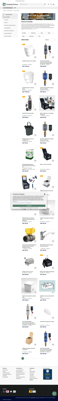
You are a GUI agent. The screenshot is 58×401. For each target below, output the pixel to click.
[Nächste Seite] (38, 358)
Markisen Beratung (6, 372)
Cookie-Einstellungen (33, 378)
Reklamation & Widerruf (20, 374)
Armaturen (6, 19)
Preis (39, 36)
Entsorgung (32, 374)
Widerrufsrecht (32, 377)
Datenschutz (32, 372)
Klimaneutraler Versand (20, 372)
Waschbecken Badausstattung (9, 25)
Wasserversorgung (7, 36)
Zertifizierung (18, 378)
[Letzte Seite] (41, 358)
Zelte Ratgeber (5, 377)
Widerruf (31, 379)
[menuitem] (8, 8)
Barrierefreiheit (32, 371)
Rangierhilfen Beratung (7, 374)
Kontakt (4, 371)
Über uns (17, 375)
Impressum (32, 375)
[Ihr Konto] (51, 4)
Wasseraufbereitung (8, 33)
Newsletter (5, 375)
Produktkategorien (9, 14)
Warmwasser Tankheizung (9, 30)
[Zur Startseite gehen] (10, 4)
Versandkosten (32, 397)
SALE (15, 7)
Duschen (6, 22)
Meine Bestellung (19, 371)
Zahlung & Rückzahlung (20, 377)
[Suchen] (45, 4)
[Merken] (35, 57)
